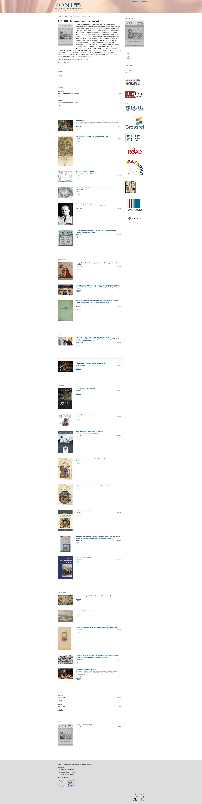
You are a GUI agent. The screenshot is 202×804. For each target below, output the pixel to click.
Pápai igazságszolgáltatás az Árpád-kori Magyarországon (91, 459)
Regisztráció (135, 1)
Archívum (65, 11)
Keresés (143, 11)
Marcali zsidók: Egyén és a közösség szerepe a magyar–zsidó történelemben (96, 627)
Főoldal (59, 16)
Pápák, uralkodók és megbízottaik (85, 511)
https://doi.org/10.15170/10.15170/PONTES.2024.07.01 (74, 59)
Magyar (127, 58)
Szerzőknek (128, 70)
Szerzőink (60, 695)
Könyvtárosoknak (129, 73)
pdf (61, 76)
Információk (74, 11)
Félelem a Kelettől (97, 122)
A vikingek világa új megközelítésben (86, 388)
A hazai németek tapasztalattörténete (97, 671)
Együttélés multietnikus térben (84, 557)
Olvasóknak (128, 68)
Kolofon (60, 704)
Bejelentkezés (143, 1)
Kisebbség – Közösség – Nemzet (84, 724)
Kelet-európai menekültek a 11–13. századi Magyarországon (92, 136)
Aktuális (57, 11)
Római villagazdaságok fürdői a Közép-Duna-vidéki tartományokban (94, 596)
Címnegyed (61, 91)
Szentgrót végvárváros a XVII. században (87, 611)
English (127, 56)
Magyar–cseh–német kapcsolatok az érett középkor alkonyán (92, 485)
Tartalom (60, 100)
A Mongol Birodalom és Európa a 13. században (89, 415)
